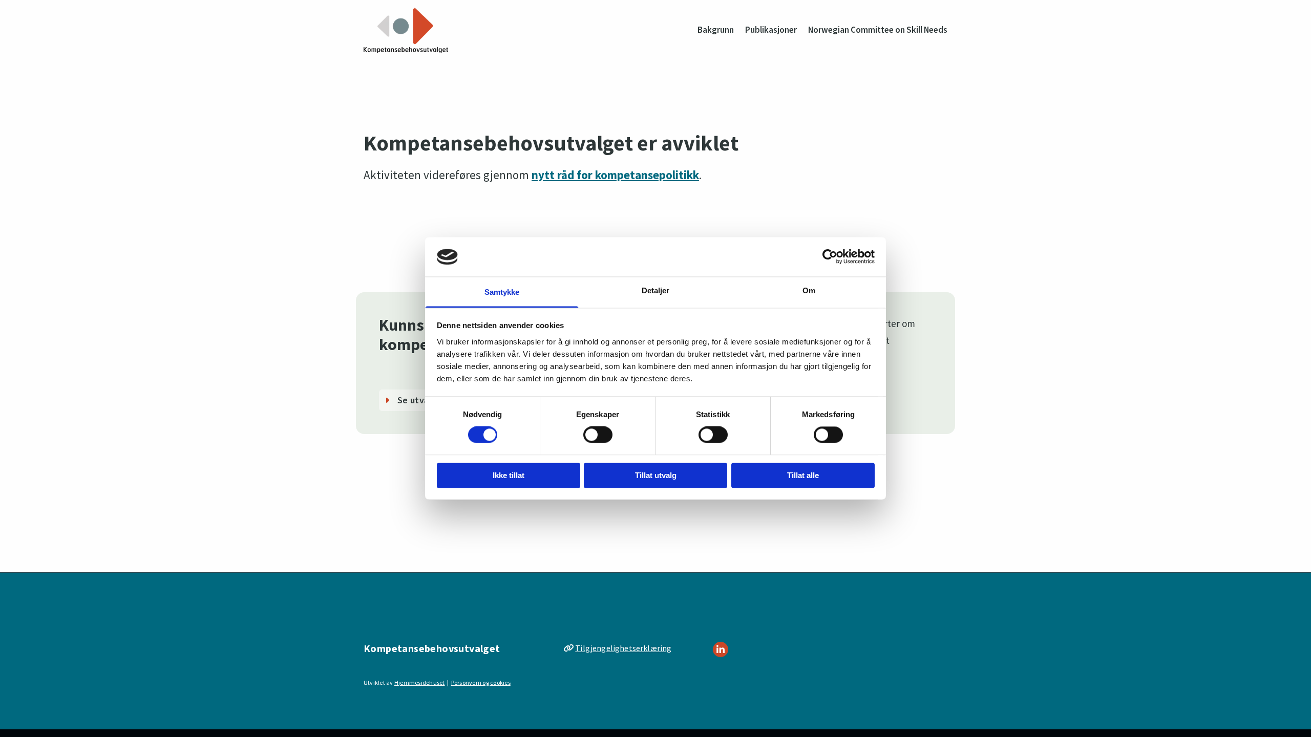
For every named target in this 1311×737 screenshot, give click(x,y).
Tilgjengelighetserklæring (623, 648)
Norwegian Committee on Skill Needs (877, 29)
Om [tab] (808, 290)
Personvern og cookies (481, 682)
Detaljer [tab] (656, 290)
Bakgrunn (715, 29)
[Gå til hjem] (406, 30)
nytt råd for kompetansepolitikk (615, 174)
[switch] (597, 435)
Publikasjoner (771, 29)
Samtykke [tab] (502, 292)
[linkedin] (720, 649)
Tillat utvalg (655, 475)
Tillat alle (803, 475)
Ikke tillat (508, 475)
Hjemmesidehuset (419, 682)
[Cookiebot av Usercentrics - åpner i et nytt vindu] (830, 257)
